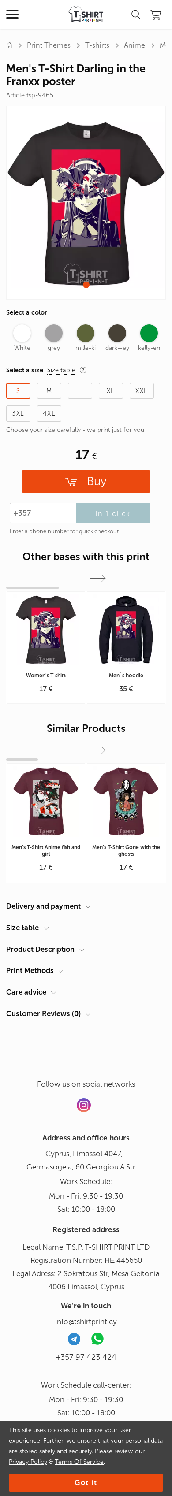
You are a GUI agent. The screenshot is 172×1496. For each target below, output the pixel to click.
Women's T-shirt (46, 675)
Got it (86, 1482)
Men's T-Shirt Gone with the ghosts (126, 850)
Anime (134, 45)
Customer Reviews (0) (43, 1013)
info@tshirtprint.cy (86, 1321)
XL (111, 391)
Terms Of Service (79, 1462)
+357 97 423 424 (86, 1357)
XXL (141, 391)
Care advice (26, 991)
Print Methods (30, 970)
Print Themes (49, 45)
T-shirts (97, 45)
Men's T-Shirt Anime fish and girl (45, 850)
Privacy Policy (28, 1462)
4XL (49, 413)
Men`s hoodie (126, 675)
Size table (22, 927)
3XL (18, 413)
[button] (86, 285)
